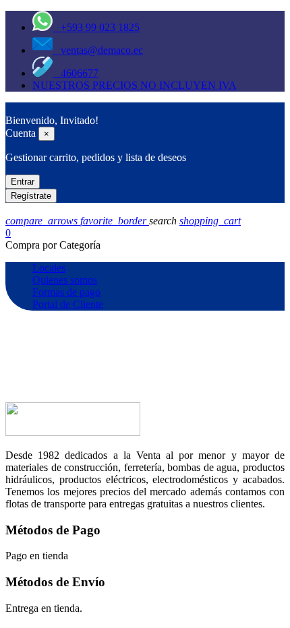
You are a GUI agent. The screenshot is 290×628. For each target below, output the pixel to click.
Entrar (22, 182)
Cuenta (20, 133)
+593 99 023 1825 (96, 27)
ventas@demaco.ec (98, 50)
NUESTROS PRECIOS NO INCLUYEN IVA (134, 85)
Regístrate (31, 196)
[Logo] (12, 108)
